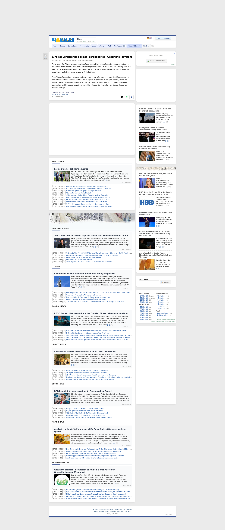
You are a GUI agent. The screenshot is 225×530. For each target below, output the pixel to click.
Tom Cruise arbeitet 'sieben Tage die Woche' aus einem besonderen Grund (91, 235)
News (55, 46)
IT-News (56, 266)
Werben (146, 46)
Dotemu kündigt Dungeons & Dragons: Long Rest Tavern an (87, 333)
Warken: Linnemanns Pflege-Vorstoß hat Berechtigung (155, 174)
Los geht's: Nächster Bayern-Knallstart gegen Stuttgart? (85, 408)
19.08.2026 (144, 315)
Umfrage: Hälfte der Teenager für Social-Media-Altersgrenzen (88, 297)
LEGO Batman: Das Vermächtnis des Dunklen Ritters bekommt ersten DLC (91, 313)
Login (158, 38)
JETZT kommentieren (157, 61)
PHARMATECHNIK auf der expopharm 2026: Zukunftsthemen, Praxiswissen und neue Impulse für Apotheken (104, 496)
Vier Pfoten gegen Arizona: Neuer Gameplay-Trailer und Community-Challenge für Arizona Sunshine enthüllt (104, 337)
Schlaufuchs (72, 46)
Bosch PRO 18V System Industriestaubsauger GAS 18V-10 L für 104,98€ (92, 255)
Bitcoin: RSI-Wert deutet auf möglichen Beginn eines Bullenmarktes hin (91, 453)
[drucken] (45, 58)
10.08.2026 (161, 308)
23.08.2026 (144, 307)
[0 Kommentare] (57, 96)
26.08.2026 (144, 298)
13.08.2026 (161, 302)
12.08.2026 (161, 304)
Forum (62, 46)
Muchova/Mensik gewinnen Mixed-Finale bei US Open (85, 415)
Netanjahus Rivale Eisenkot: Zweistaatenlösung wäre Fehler (153, 128)
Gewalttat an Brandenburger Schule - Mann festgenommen (87, 186)
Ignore (167, 321)
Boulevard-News (60, 228)
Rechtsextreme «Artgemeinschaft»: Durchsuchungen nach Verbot (89, 206)
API (126, 511)
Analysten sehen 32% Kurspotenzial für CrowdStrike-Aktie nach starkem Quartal (90, 430)
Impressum (128, 509)
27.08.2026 (144, 296)
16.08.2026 (161, 296)
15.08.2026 (161, 298)
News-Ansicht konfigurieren (166, 320)
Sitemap (96, 509)
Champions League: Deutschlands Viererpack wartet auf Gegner (89, 417)
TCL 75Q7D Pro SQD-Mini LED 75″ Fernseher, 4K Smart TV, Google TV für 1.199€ (95, 301)
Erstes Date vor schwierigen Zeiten (71, 168)
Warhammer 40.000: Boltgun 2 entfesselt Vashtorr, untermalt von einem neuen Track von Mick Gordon (102, 339)
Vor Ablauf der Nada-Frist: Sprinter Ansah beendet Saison (86, 202)
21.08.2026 (144, 311)
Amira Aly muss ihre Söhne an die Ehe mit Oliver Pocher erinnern (89, 262)
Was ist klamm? (134, 46)
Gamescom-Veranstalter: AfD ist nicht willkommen (83, 295)
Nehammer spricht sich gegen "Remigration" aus (83, 190)
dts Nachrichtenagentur (85, 60)
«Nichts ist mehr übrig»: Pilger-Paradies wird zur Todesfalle (87, 195)
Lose (94, 46)
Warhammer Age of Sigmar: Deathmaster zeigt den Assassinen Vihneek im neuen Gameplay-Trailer (101, 335)
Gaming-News (59, 306)
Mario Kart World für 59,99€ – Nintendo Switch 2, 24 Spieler (87, 370)
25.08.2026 (144, 300)
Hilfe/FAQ (120, 511)
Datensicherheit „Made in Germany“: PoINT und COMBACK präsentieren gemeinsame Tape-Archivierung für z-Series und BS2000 (112, 498)
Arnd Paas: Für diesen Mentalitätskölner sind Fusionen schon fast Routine (92, 458)
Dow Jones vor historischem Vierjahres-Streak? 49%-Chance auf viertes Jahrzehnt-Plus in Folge (100, 449)
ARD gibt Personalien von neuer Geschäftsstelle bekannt (86, 372)
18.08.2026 (144, 317)
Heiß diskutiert (162, 315)
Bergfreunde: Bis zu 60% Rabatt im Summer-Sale (83, 257)
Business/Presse (60, 462)
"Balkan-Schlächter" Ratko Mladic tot (79, 193)
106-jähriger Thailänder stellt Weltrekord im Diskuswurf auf (87, 413)
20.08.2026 (144, 313)
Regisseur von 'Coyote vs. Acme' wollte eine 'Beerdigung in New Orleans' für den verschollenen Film (101, 377)
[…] (105, 180)
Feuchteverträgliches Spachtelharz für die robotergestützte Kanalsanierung (92, 489)
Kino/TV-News (59, 344)
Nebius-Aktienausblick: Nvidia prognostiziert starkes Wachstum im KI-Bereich (93, 451)
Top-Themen (58, 162)
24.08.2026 (144, 302)
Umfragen (119, 46)
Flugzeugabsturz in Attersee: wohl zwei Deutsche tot (84, 410)
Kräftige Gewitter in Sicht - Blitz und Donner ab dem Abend (155, 109)
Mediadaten (119, 509)
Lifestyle (102, 46)
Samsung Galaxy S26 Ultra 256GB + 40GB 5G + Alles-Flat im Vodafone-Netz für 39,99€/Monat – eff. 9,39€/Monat (106, 292)
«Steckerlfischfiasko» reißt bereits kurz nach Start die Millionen (85, 351)
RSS (130, 511)
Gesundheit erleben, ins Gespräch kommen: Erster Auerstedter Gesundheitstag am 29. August (85, 471)
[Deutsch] (148, 38)
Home (96, 511)
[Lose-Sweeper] (152, 47)
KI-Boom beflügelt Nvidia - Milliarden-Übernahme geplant (86, 299)
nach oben (169, 514)
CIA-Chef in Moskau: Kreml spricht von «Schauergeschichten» (88, 204)
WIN (109, 46)
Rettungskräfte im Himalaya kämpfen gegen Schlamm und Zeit (88, 197)
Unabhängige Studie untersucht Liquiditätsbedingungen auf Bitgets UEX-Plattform (95, 455)
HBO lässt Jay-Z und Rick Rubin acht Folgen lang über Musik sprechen (155, 193)
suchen (166, 282)
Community (84, 46)
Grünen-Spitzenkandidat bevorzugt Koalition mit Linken (154, 147)
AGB (111, 509)
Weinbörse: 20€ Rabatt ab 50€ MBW (79, 259)
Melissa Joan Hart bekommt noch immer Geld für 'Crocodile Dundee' (90, 379)
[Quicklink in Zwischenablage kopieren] (45, 55)
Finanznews (58, 422)
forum (173, 64)
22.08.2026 (144, 309)
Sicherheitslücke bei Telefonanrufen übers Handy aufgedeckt (84, 273)
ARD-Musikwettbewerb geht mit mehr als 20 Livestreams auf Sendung (91, 375)
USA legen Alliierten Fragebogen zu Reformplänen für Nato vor (88, 188)
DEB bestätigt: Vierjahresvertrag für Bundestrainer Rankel (82, 391)
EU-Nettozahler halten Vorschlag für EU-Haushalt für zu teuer (88, 199)
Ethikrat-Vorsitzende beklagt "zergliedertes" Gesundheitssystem (92, 56)
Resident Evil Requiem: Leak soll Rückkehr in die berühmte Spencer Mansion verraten (96, 330)
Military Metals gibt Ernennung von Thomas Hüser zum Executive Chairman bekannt (96, 494)
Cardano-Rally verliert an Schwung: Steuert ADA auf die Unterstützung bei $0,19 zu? (155, 233)
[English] (150, 38)
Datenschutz (104, 509)
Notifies (172, 321)
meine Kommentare (157, 321)
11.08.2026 (161, 306)
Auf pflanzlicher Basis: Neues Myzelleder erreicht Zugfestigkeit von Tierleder (155, 255)
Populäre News (162, 313)
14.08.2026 (161, 300)
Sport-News (58, 384)
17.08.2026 (144, 319)
